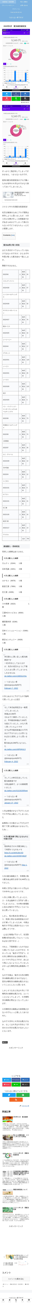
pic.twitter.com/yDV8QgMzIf (15, 856)
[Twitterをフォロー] (9, 1095)
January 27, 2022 (11, 803)
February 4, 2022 (11, 762)
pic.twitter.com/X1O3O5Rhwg (16, 791)
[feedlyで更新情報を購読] (23, 1095)
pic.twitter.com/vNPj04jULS (15, 749)
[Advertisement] (16, 1060)
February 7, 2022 (11, 688)
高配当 (5, 1042)
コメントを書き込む (16, 1279)
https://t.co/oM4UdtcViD (13, 853)
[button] (28, 605)
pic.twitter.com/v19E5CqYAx (15, 676)
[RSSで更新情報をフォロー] (16, 1100)
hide (12, 235)
